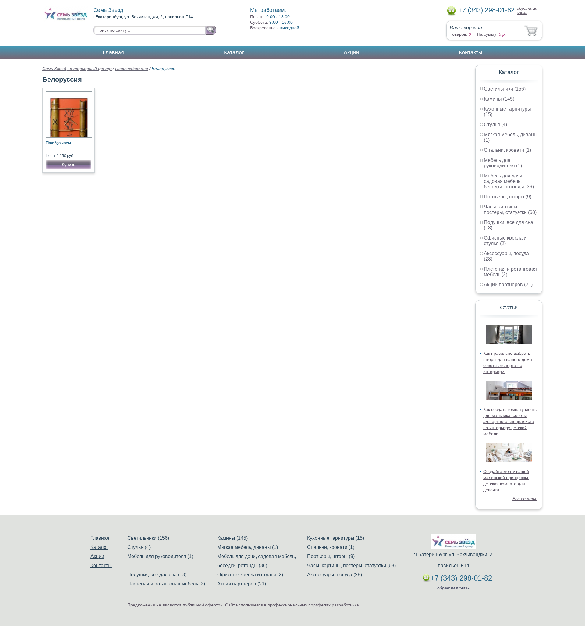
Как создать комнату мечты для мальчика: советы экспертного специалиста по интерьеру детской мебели (510, 421)
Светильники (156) (505, 88)
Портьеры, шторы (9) (507, 196)
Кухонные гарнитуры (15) (335, 538)
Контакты (470, 52)
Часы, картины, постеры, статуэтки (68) (510, 209)
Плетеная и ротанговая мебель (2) (166, 583)
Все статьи (524, 498)
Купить (68, 164)
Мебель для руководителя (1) (503, 163)
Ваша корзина (466, 27)
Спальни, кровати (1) (507, 150)
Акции (351, 52)
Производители (131, 68)
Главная (113, 52)
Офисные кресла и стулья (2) (505, 240)
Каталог (234, 52)
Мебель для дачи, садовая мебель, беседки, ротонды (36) (509, 181)
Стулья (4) (495, 124)
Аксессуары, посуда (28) (334, 574)
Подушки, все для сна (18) (156, 574)
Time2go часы (58, 143)
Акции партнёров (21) (508, 284)
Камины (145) (499, 98)
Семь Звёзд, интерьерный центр (77, 68)
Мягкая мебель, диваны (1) (247, 547)
